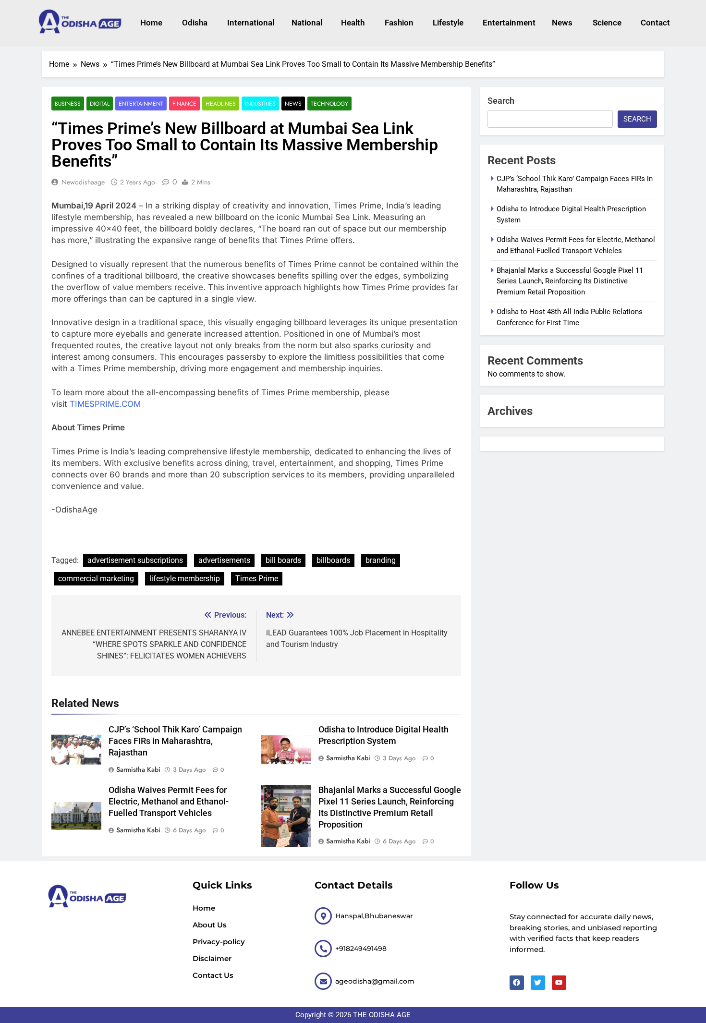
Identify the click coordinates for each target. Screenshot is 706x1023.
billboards (333, 560)
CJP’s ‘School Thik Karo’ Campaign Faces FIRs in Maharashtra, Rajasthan (175, 741)
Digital (100, 103)
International (249, 22)
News (562, 22)
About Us (210, 924)
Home (151, 22)
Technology (329, 103)
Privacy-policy (219, 941)
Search (500, 101)
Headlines (221, 103)
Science (607, 22)
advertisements (224, 560)
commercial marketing (96, 578)
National (307, 22)
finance (184, 103)
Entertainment (508, 22)
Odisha (194, 22)
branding (380, 560)
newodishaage (83, 182)
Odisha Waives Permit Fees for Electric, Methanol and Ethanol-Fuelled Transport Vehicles (169, 801)
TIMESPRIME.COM (105, 404)
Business (68, 103)
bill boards (283, 560)
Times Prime (256, 578)
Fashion (399, 22)
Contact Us (213, 975)
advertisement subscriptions (135, 560)
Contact (655, 22)
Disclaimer (212, 958)
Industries (260, 103)
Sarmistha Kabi (138, 769)
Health (353, 22)
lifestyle (448, 22)
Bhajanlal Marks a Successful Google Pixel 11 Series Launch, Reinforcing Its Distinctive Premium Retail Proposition (570, 281)
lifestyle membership (184, 578)
